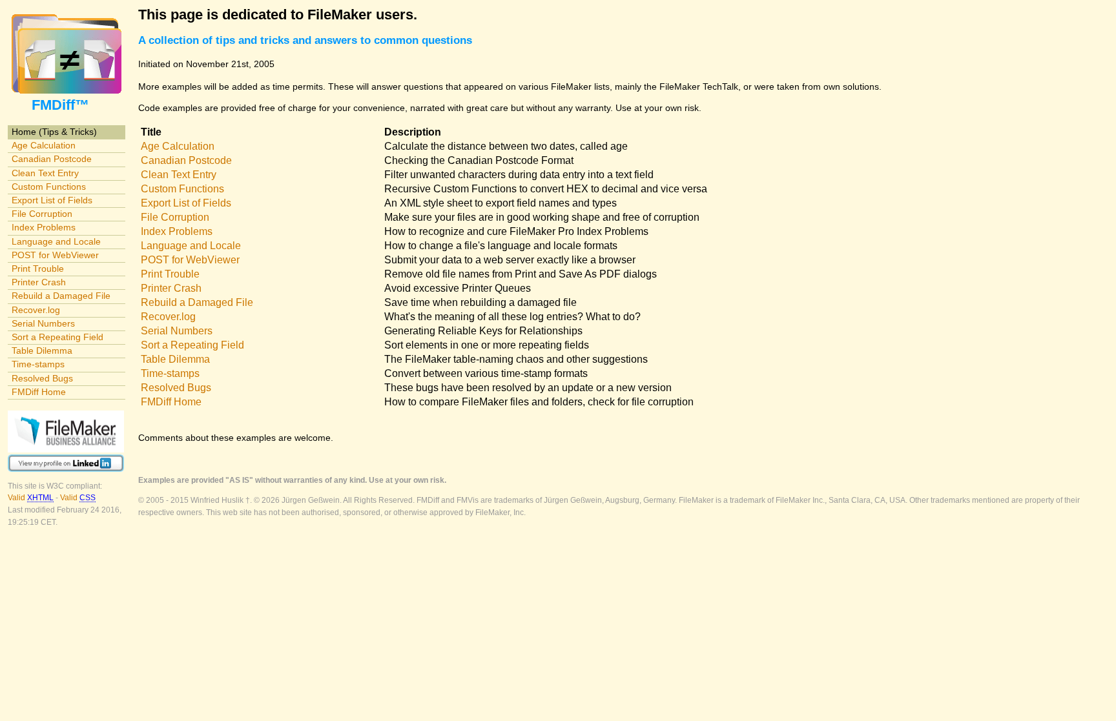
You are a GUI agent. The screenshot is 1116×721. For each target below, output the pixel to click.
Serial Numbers (43, 323)
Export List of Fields (52, 200)
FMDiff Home (39, 392)
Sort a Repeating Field (57, 337)
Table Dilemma (42, 350)
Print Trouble (38, 268)
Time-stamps (38, 364)
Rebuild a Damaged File (61, 295)
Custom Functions (49, 186)
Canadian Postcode (52, 159)
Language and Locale (56, 241)
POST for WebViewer (55, 255)
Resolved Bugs (42, 378)
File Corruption (42, 213)
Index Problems (44, 227)
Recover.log (36, 310)
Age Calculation (44, 145)
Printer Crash (39, 282)
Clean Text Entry (45, 173)
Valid (31, 497)
